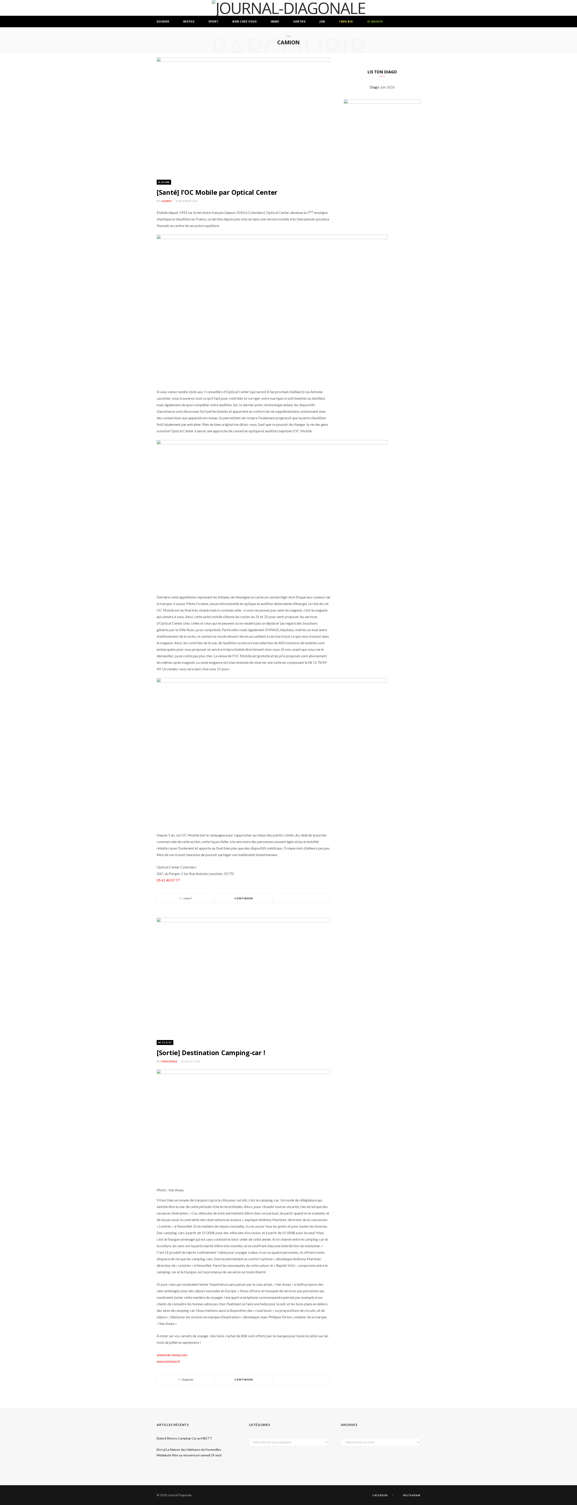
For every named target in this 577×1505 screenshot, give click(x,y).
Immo (275, 21)
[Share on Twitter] (301, 898)
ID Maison (375, 21)
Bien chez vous (244, 21)
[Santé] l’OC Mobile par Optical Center (217, 192)
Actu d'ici (165, 1042)
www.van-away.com (172, 1355)
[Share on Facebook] (296, 898)
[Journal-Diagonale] (288, 8)
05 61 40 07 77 (168, 880)
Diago (375, 87)
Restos (189, 21)
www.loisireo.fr (168, 1361)
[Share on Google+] (307, 898)
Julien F (167, 200)
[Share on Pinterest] (312, 898)
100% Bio (346, 21)
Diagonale (169, 1061)
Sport (213, 21)
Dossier (163, 21)
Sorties (299, 21)
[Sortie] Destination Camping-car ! (211, 1052)
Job (322, 21)
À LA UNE (163, 182)
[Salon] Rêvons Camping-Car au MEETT (184, 1438)
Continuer (243, 898)
